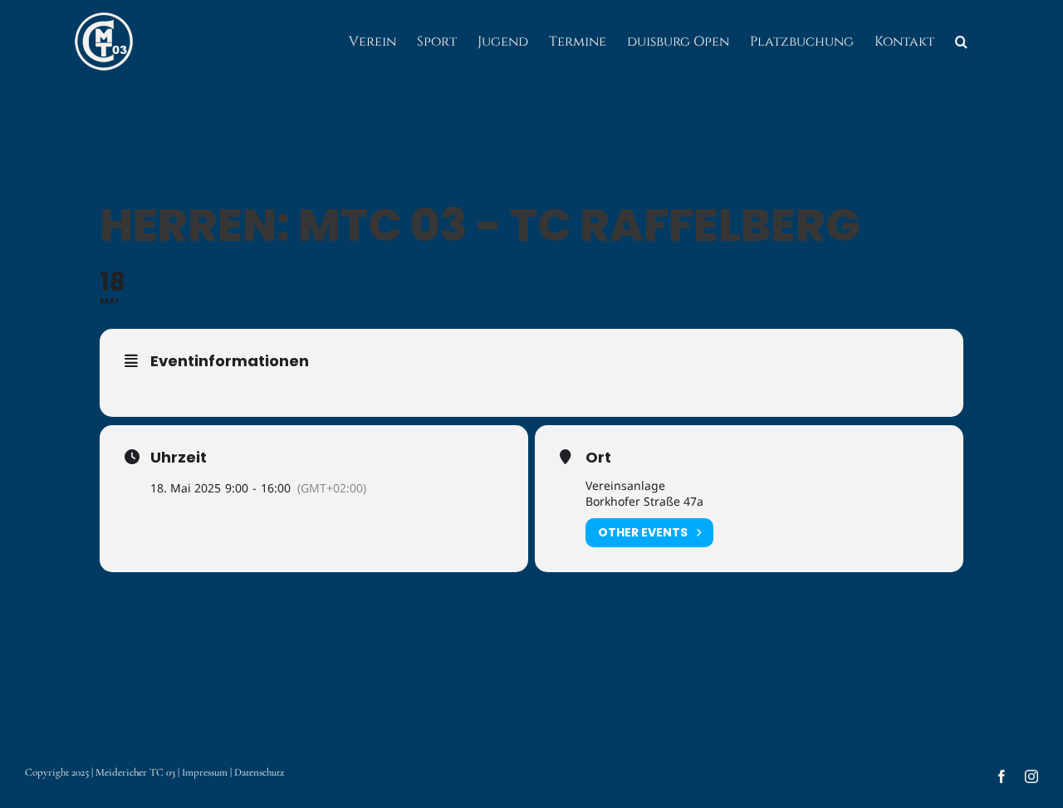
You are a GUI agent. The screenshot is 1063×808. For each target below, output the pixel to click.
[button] (961, 41)
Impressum (205, 772)
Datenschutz (259, 772)
